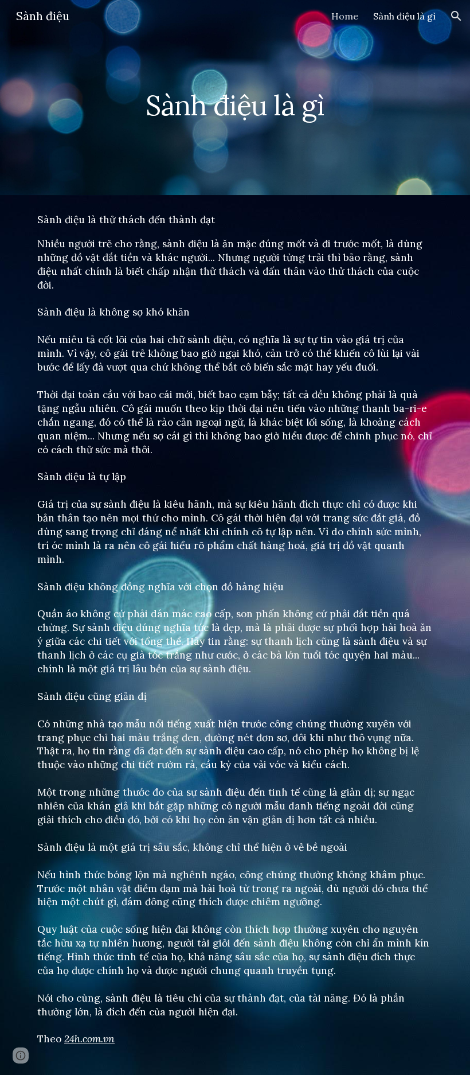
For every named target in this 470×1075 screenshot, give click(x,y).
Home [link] (344, 16)
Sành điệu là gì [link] (404, 16)
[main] (234, 97)
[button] (456, 16)
